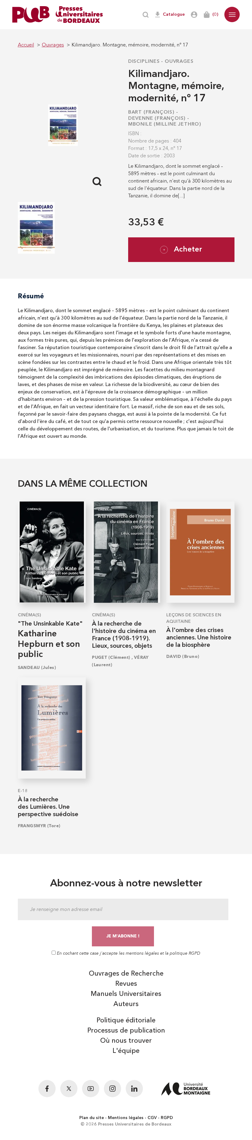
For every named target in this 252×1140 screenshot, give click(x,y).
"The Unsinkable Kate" (50, 624)
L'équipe (126, 1051)
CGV (152, 1118)
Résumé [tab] (31, 296)
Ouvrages (179, 61)
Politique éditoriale (126, 1020)
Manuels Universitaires (126, 994)
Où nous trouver (126, 1040)
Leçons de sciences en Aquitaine (193, 618)
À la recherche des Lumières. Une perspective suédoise (48, 807)
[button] (232, 14)
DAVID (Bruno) (182, 656)
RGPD (167, 1118)
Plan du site (91, 1118)
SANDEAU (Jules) (37, 667)
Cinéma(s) (29, 615)
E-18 (23, 791)
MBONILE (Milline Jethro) (164, 124)
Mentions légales (126, 1118)
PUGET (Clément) (111, 657)
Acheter (188, 249)
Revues (126, 984)
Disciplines (144, 61)
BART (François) (151, 112)
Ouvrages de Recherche (126, 973)
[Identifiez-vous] (194, 14)
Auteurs (126, 1004)
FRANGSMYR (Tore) (39, 825)
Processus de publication (126, 1030)
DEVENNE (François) (157, 118)
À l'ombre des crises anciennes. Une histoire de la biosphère (198, 637)
